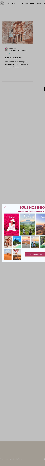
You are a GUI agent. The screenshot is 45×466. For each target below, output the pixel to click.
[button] (4, 207)
